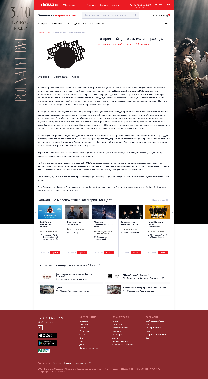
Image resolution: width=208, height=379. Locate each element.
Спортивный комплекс (156, 334)
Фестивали (84, 331)
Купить (55, 252)
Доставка (104, 5)
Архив (115, 338)
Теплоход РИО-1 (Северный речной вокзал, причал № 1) (50, 238)
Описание (44, 76)
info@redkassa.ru (46, 322)
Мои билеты (159, 15)
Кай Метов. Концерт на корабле (45, 224)
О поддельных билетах (123, 344)
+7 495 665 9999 (142, 5)
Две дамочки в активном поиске (129, 223)
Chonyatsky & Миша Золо (74, 223)
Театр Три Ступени (131, 233)
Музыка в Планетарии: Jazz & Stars (103, 224)
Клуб (148, 324)
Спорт (82, 334)
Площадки (68, 363)
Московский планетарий (101, 238)
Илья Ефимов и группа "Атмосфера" (155, 224)
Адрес (75, 76)
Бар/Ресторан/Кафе (155, 321)
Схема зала (61, 76)
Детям (82, 344)
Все (147, 338)
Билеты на (57, 15)
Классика (83, 324)
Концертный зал (153, 327)
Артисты (57, 363)
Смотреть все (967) (161, 200)
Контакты (115, 5)
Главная (41, 32)
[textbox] (110, 15)
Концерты (83, 321)
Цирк (81, 338)
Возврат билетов (120, 327)
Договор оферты (120, 341)
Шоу (81, 341)
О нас (115, 321)
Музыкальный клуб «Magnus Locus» (158, 236)
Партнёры (117, 334)
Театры (82, 327)
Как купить (91, 5)
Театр (48, 32)
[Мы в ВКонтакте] (40, 327)
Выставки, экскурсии (88, 348)
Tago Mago (74, 233)
